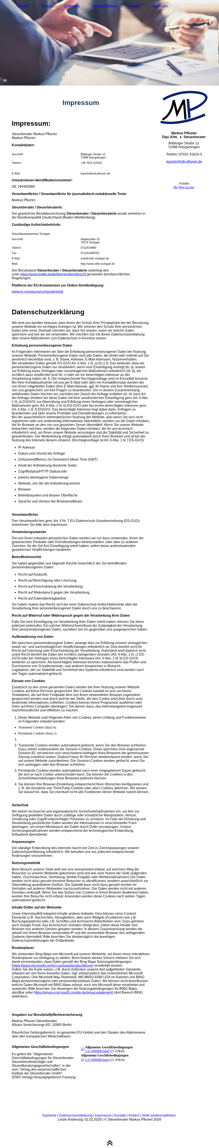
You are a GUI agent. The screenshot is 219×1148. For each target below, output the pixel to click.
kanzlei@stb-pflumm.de (184, 161)
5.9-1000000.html (97, 1051)
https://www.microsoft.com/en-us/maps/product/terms (52, 965)
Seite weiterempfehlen (159, 1115)
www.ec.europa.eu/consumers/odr (37, 291)
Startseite (23, 5)
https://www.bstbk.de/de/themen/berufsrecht (53, 274)
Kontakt (134, 5)
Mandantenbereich (104, 5)
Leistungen (72, 5)
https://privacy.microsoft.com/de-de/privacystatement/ (73, 992)
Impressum (160, 5)
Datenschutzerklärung (75, 1115)
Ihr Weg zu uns (184, 187)
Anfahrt (133, 1115)
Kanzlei (47, 5)
